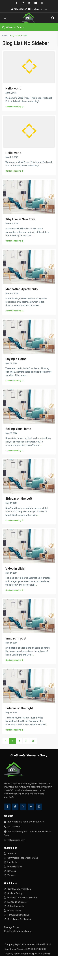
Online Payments (15, 906)
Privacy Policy (14, 910)
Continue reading (13, 107)
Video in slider (15, 568)
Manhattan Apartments (21, 289)
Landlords (12, 862)
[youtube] (35, 3)
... (33, 235)
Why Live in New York (20, 219)
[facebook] (16, 3)
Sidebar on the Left (18, 498)
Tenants (11, 875)
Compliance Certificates (19, 919)
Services (11, 871)
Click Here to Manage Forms (17, 931)
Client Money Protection (19, 889)
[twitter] (29, 3)
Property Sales (14, 866)
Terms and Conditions (18, 915)
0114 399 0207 (20, 9)
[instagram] (42, 3)
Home (4, 36)
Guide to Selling (14, 893)
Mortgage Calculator (17, 902)
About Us (11, 853)
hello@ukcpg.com (38, 9)
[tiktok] (22, 3)
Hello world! (13, 88)
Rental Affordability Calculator (22, 897)
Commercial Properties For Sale (22, 858)
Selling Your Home (18, 429)
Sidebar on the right (19, 708)
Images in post (15, 638)
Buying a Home (15, 359)
